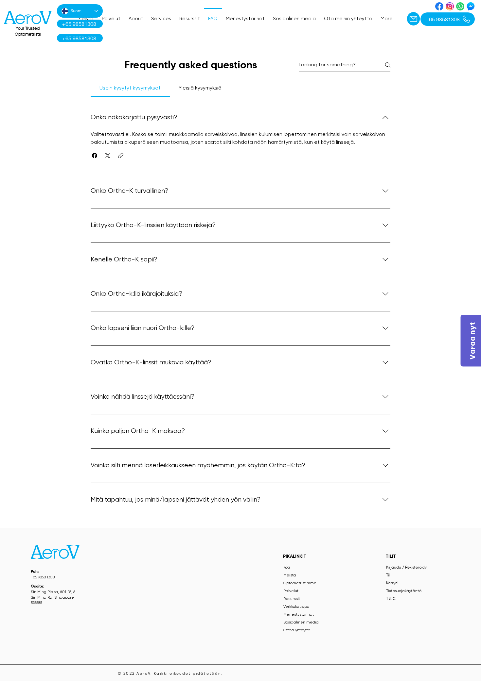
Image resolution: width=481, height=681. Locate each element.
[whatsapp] (460, 6)
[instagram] (450, 6)
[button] (94, 155)
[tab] (130, 88)
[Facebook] (439, 6)
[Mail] (413, 18)
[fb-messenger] (471, 6)
